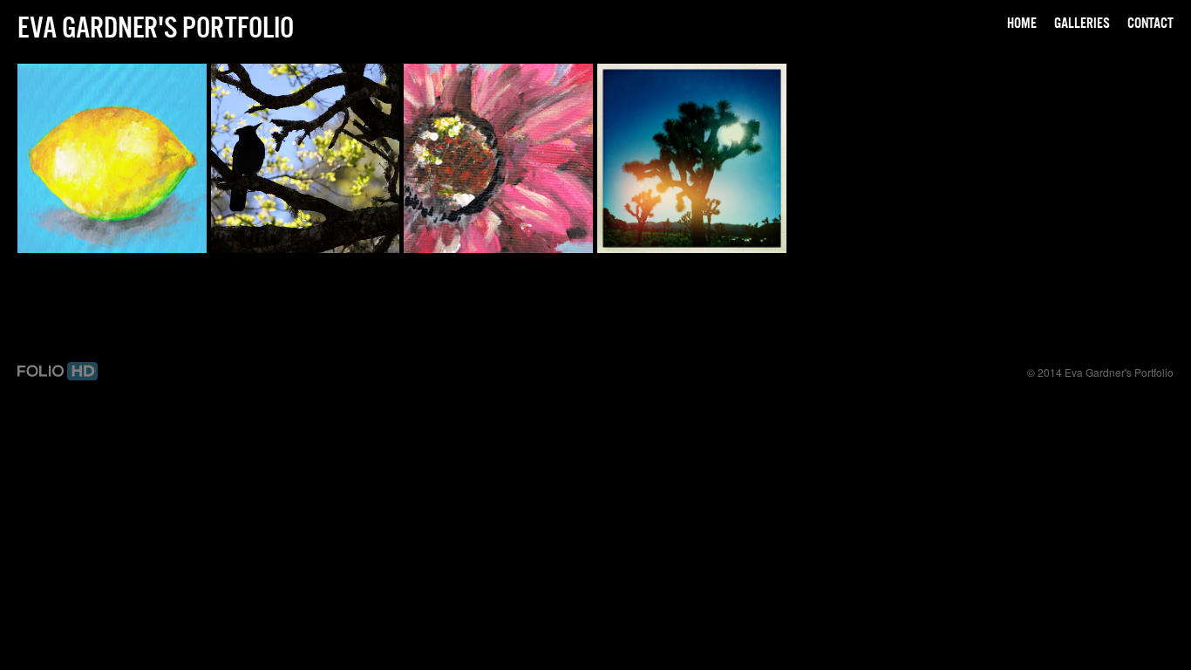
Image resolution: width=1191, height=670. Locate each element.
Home (1022, 23)
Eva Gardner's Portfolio (155, 27)
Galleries (1082, 23)
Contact (1150, 23)
